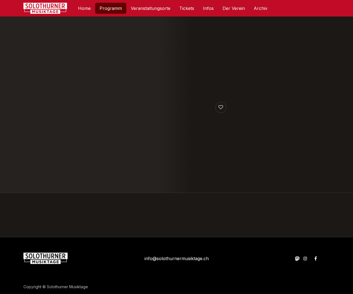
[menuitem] (84, 8)
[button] (220, 107)
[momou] (297, 258)
